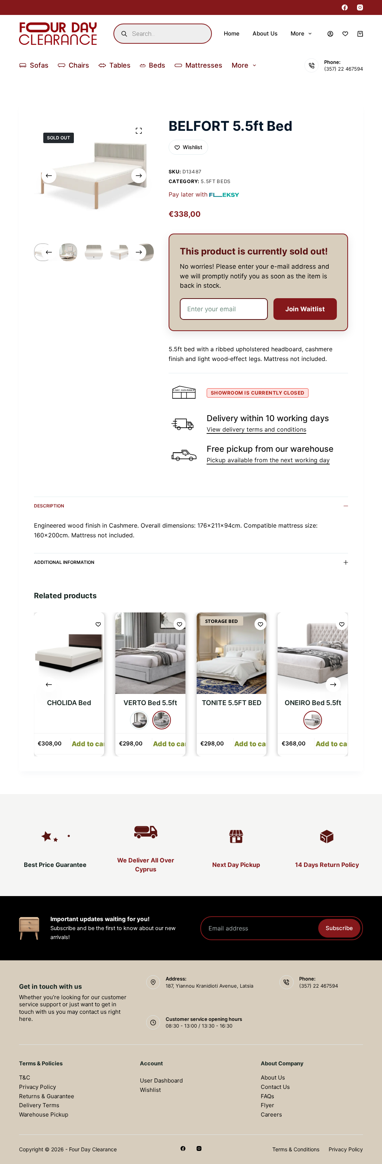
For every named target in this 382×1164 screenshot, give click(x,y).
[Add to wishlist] (98, 624)
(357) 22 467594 (343, 69)
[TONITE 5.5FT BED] (231, 653)
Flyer (267, 1105)
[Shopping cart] (360, 34)
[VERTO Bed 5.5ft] (150, 653)
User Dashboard (161, 1080)
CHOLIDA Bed (69, 703)
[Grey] (139, 720)
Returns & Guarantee (46, 1096)
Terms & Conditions (295, 1149)
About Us (265, 33)
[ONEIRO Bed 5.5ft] (313, 653)
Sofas (39, 65)
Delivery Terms (39, 1105)
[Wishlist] (345, 34)
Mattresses (203, 65)
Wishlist (150, 1089)
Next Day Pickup (236, 864)
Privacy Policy (37, 1086)
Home (231, 33)
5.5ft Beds (216, 181)
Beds (157, 65)
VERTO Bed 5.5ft (150, 703)
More (297, 33)
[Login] (330, 34)
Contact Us (275, 1086)
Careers (271, 1114)
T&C (24, 1077)
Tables (120, 65)
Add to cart (171, 744)
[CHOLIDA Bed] (69, 653)
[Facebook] (345, 7)
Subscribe (339, 928)
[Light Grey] (161, 720)
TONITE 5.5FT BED (232, 703)
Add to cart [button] (90, 744)
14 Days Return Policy (327, 864)
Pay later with (188, 194)
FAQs (267, 1096)
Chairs (79, 65)
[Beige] (313, 720)
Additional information (64, 562)
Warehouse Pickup (43, 1114)
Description (49, 506)
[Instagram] (360, 7)
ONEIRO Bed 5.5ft (313, 703)
